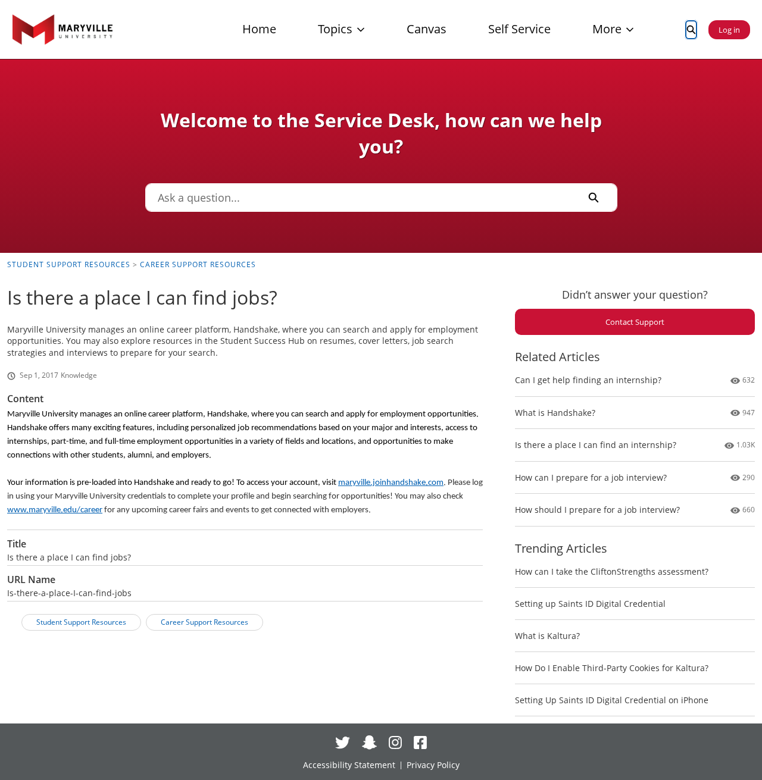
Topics (335, 29)
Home (259, 29)
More (607, 29)
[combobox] (358, 197)
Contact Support (634, 322)
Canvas (426, 29)
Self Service (519, 29)
